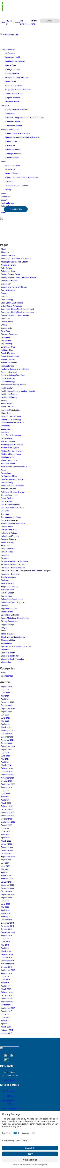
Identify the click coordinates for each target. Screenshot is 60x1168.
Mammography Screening (12, 444)
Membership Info (8, 457)
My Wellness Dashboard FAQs (14, 466)
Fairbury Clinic (7, 349)
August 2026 (6, 686)
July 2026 (5, 689)
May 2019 (5, 944)
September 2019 (8, 932)
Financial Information (10, 356)
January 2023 (6, 809)
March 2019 (6, 951)
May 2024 (5, 758)
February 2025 (7, 730)
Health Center (7, 387)
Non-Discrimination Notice (12, 479)
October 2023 (6, 780)
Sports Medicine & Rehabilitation (15, 618)
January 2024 (6, 771)
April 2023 (5, 799)
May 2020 (5, 907)
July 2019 (5, 938)
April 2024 (5, 761)
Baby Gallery (6, 268)
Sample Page (6, 596)
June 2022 (5, 831)
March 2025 (6, 727)
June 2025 (5, 717)
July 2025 (5, 714)
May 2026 (5, 695)
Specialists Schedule (10, 614)
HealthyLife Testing (9, 394)
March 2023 (6, 802)
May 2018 (5, 982)
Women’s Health (8, 652)
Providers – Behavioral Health (13, 564)
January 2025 (6, 733)
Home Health (6, 403)
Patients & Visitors (9, 532)
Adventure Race (8, 255)
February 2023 (7, 806)
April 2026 (5, 698)
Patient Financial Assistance (13, 523)
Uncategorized (7, 675)
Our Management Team (11, 517)
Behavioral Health (8, 271)
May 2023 (5, 796)
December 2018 (7, 960)
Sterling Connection (9, 621)
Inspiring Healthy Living (11, 416)
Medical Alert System (10, 447)
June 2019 (5, 941)
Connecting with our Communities (15, 315)
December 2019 (7, 922)
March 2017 (6, 1026)
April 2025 (5, 724)
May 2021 (5, 869)
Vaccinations (6, 643)
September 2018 (8, 970)
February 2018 (7, 992)
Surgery (4, 627)
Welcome (5, 649)
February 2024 (7, 768)
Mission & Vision (8, 463)
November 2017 (7, 1001)
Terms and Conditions (10, 1108)
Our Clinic (5, 510)
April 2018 (5, 985)
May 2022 (5, 834)
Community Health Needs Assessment (17, 308)
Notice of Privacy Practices (12, 485)
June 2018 (5, 979)
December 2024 (7, 736)
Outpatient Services (9, 520)
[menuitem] (3, 22)
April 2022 (5, 837)
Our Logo (5, 513)
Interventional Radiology (11, 419)
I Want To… (6, 413)
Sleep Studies (7, 611)
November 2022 (7, 815)
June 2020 (5, 903)
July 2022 (5, 828)
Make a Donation (8, 441)
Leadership (5, 428)
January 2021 (6, 881)
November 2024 (7, 739)
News (3, 22)
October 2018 (6, 966)
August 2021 (6, 859)
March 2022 (6, 840)
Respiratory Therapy (9, 586)
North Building (7, 482)
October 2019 (6, 929)
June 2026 (5, 692)
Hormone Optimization (10, 409)
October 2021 (6, 853)
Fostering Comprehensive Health (15, 368)
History (4, 400)
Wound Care (6, 662)
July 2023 (5, 790)
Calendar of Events (9, 280)
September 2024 (8, 746)
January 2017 (6, 1033)
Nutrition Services (8, 488)
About (3, 249)
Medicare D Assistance (11, 454)
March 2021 (6, 875)
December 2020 (7, 884)
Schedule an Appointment (12, 599)
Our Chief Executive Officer (12, 507)
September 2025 (8, 708)
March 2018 (6, 989)
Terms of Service (8, 633)
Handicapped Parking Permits (13, 384)
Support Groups (7, 624)
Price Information (8, 548)
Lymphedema (6, 438)
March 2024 (6, 765)
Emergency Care (8, 346)
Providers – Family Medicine (13, 567)
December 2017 (7, 998)
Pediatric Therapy (8, 539)
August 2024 (6, 749)
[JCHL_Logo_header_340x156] (22, 34)
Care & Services (8, 290)
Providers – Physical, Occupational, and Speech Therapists (26, 570)
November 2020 (7, 888)
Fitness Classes (8, 359)
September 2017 (8, 1007)
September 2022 (8, 821)
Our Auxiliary (6, 501)
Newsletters (6, 472)
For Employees (7, 365)
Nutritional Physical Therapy (13, 491)
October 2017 (6, 1004)
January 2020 (6, 919)
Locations (5, 431)
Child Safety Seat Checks (12, 302)
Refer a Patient (7, 583)
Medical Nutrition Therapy (12, 450)
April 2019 (5, 948)
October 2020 (6, 891)
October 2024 (6, 743)
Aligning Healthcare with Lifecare (15, 261)
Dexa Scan (5, 331)
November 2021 (7, 850)
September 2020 (8, 894)
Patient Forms (7, 526)
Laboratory (5, 425)
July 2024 (5, 752)
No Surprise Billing (9, 476)
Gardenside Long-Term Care (12, 375)
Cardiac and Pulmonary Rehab (14, 286)
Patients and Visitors (10, 536)
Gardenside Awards (9, 372)
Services (4, 605)
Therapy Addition (8, 640)
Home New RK (7, 406)
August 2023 (6, 787)
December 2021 (7, 847)
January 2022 (6, 843)
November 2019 (7, 925)
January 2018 (6, 995)
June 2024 (5, 755)
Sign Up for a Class (9, 608)
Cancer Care (6, 283)
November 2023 (7, 777)
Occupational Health (9, 495)
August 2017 (6, 1011)
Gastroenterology (8, 381)
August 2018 (6, 973)
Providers (5, 558)
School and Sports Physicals (13, 602)
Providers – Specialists (11, 573)
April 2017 (5, 1023)
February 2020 (7, 916)
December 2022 (7, 812)
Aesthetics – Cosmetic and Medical (16, 258)
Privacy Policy (7, 551)
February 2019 (7, 954)
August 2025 (6, 711)
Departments (6, 327)
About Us (5, 252)
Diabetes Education (9, 334)
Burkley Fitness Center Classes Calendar (18, 277)
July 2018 (5, 976)
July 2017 (5, 1014)
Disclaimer (5, 337)
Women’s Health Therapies (12, 659)
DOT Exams (6, 340)
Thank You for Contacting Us (13, 637)
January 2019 (6, 957)
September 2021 (8, 856)
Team (3, 630)
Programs (5, 555)
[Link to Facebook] (2, 3)
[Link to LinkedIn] (2, 9)
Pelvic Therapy (7, 542)
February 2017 (7, 1030)
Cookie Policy (7, 321)
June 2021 (5, 865)
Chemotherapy (7, 299)
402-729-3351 (9, 1080)
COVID (4, 324)
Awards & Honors (8, 264)
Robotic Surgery (8, 592)
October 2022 (6, 818)
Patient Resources (9, 529)
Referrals (10, 1095)
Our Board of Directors (10, 504)
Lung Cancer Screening (11, 435)
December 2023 (7, 774)
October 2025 (6, 705)
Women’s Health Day (10, 655)
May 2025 (5, 721)
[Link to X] (2, 6)
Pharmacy (5, 545)
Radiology (5, 580)
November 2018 (7, 963)
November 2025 (7, 702)
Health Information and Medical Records (18, 390)
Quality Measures (8, 577)
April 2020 (5, 910)
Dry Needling (6, 343)
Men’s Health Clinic (9, 460)
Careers (17, 22)
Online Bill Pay (7, 498)
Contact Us (5, 318)
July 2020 (5, 900)
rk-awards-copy (7, 589)
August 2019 (6, 935)
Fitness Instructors (9, 362)
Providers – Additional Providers (14, 561)
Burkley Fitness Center (10, 274)
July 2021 (5, 862)
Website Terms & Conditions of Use (16, 646)
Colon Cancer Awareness (11, 305)
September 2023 (8, 784)
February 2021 (7, 878)
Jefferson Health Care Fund (12, 422)
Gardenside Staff (8, 378)
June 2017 (5, 1017)
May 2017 (5, 1020)
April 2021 (5, 872)
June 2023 (5, 793)
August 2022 (6, 824)
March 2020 (6, 913)
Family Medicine (8, 353)
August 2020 (6, 897)
